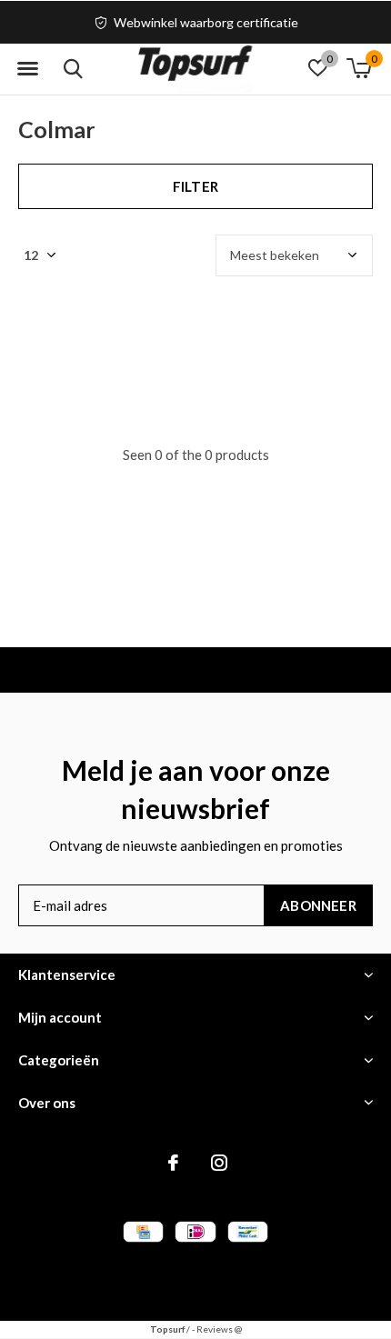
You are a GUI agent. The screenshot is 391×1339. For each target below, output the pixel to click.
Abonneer (318, 905)
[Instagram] (219, 1163)
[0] (358, 68)
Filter (195, 186)
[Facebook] (173, 1163)
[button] (27, 69)
